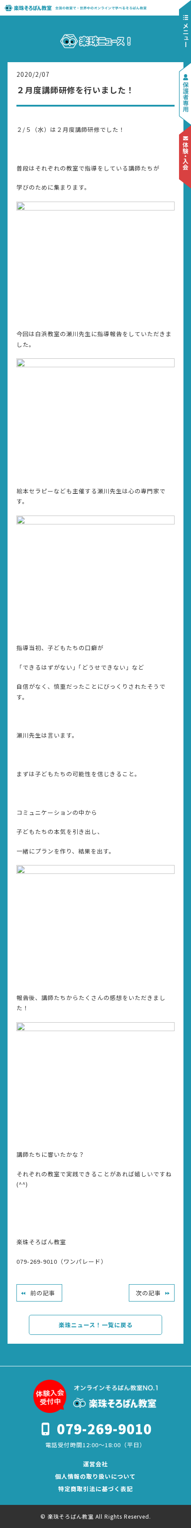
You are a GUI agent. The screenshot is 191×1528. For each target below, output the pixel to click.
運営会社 (95, 1464)
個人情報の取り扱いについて (95, 1476)
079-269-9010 (104, 1428)
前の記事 (42, 1293)
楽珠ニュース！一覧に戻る (96, 1325)
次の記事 (148, 1293)
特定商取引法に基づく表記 (95, 1488)
